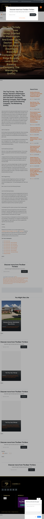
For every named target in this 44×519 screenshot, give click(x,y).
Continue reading (22, 17)
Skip (35, 516)
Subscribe (33, 14)
